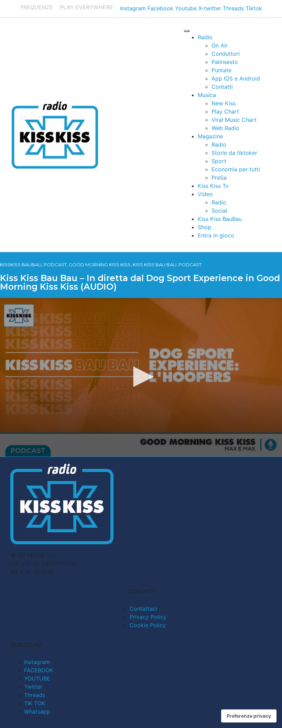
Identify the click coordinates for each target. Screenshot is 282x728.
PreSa (219, 177)
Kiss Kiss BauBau (220, 218)
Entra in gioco (216, 235)
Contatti (222, 86)
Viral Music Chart (234, 119)
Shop (204, 227)
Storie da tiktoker (234, 152)
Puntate (221, 70)
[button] (141, 377)
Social (219, 210)
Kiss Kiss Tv (213, 185)
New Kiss (223, 103)
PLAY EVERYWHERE (86, 7)
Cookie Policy (148, 625)
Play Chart (225, 111)
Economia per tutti (235, 169)
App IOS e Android (235, 78)
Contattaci (143, 608)
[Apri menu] (186, 31)
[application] (141, 377)
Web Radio (225, 128)
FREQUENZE (36, 7)
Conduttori (225, 53)
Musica (207, 95)
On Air (219, 45)
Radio (205, 37)
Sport (218, 161)
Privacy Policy (148, 616)
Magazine (210, 136)
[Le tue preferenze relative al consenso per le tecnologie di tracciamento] (248, 715)
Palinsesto (224, 61)
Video (205, 194)
